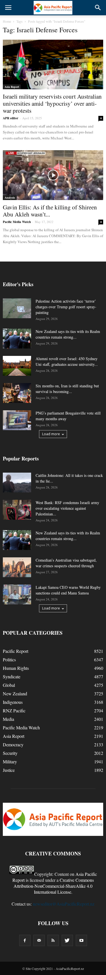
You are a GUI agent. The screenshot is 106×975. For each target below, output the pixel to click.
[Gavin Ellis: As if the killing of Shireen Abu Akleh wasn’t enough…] (53, 175)
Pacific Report (15, 651)
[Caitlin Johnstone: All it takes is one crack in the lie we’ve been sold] (17, 482)
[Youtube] (81, 940)
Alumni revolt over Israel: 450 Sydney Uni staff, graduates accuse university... (67, 361)
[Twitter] (67, 940)
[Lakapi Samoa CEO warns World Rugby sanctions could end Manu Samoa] (17, 594)
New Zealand (15, 693)
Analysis (10, 197)
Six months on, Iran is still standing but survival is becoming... (67, 388)
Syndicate (11, 676)
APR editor (10, 118)
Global (9, 685)
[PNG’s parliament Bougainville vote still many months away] (17, 420)
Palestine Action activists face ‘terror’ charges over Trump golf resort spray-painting (66, 306)
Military (10, 761)
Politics (9, 659)
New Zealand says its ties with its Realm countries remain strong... (68, 334)
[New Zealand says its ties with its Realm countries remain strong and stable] (17, 339)
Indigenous (13, 702)
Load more (51, 434)
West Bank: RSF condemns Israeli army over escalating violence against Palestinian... (67, 508)
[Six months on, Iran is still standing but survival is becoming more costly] (17, 393)
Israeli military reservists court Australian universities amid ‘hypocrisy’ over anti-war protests (52, 103)
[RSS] (53, 940)
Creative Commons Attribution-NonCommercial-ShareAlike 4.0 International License (54, 886)
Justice (9, 770)
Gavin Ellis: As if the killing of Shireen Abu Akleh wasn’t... (50, 210)
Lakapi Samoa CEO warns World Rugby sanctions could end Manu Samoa (68, 590)
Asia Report (12, 87)
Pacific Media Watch (17, 222)
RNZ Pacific (14, 710)
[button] (98, 7)
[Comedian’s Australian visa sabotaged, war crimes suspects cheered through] (17, 567)
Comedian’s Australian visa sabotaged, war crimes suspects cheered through (66, 562)
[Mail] (39, 940)
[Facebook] (25, 940)
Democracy (13, 744)
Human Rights (16, 668)
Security (10, 753)
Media (8, 719)
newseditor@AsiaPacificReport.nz (63, 904)
